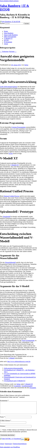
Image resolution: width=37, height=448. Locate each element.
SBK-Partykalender (10, 36)
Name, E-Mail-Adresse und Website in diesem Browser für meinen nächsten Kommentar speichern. (18, 430)
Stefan (26, 65)
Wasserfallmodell (10, 262)
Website (2, 426)
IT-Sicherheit (8, 42)
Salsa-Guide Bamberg (11, 35)
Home (6, 31)
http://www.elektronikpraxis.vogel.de (18, 361)
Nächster (12, 51)
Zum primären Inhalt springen (9, 1)
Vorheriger (4, 51)
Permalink (33, 388)
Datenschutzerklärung (20, 444)
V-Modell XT (8, 38)
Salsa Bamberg (8, 33)
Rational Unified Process (11, 196)
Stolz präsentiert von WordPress (10, 447)
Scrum (11, 153)
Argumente (17, 386)
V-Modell (11, 358)
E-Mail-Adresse (5, 420)
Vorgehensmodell (27, 386)
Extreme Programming (19, 127)
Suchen (2, 23)
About (6, 44)
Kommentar (4, 400)
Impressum (8, 444)
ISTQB (6, 40)
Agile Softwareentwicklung (8, 86)
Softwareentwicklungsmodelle (13, 368)
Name (2, 417)
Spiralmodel (6, 216)
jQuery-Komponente (28, 340)
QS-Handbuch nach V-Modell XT (14, 381)
